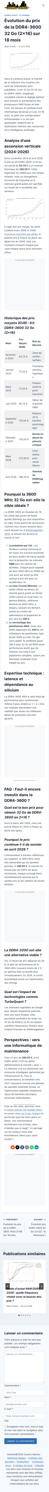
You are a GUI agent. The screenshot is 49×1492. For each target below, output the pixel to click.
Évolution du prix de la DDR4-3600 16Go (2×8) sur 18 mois (12, 1227)
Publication (23, 1461)
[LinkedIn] (36, 1147)
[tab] (19, 1315)
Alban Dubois (10, 46)
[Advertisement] (24, 286)
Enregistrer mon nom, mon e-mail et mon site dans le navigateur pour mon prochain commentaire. (23, 1430)
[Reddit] (13, 1147)
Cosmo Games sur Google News (24, 1110)
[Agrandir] (41, 201)
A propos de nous (22, 1465)
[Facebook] (22, 1147)
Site (6, 1420)
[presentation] (24, 1272)
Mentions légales (16, 1458)
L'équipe (39, 1465)
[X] (17, 1147)
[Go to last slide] (7, 1286)
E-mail (8, 1409)
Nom (7, 1397)
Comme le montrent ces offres (21, 234)
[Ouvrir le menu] (43, 5)
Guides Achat (11, 15)
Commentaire (12, 1385)
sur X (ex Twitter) (30, 1113)
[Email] (27, 1147)
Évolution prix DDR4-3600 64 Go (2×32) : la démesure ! (37, 1227)
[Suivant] (41, 1286)
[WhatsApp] (32, 1147)
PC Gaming (24, 15)
